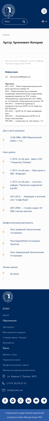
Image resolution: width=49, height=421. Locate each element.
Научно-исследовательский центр (19, 370)
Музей (6, 315)
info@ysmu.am (15, 390)
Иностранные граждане (14, 332)
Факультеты (8, 343)
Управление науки (11, 360)
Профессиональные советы (16, 365)
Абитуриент (8, 327)
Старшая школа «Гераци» (15, 337)
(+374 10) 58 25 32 (16, 383)
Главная (6, 35)
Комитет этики (10, 354)
